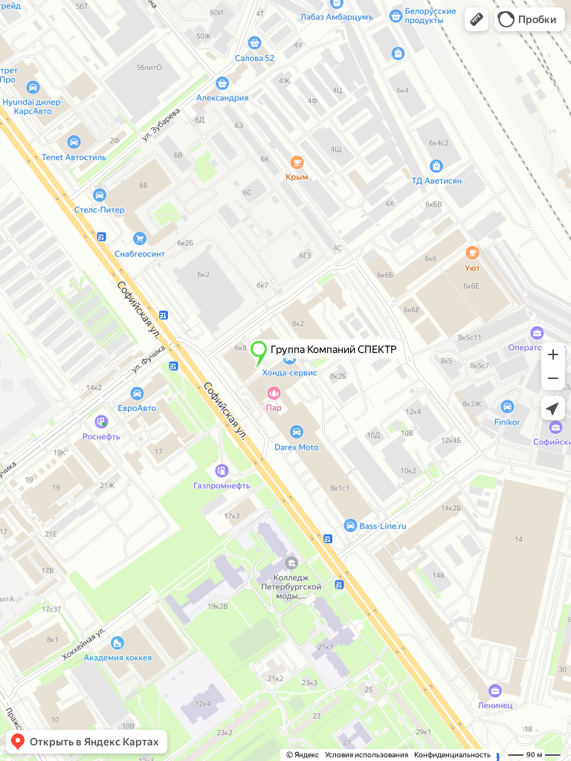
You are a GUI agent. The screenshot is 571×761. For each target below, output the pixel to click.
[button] (476, 19)
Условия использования (366, 755)
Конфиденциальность (452, 755)
